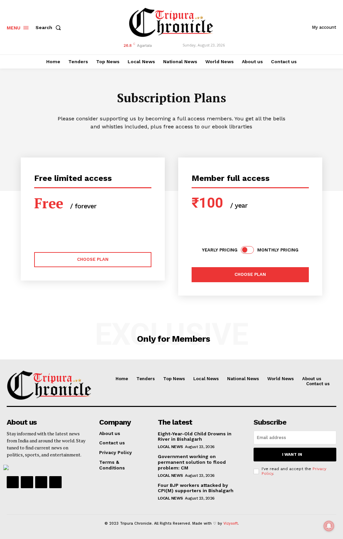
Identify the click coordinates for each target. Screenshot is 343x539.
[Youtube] (55, 482)
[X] (41, 482)
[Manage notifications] (329, 526)
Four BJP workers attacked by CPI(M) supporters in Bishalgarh (195, 488)
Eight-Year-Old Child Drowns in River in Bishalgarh (194, 436)
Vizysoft (230, 523)
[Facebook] (13, 482)
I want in (292, 454)
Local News (170, 446)
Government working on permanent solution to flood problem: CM (192, 462)
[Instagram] (27, 482)
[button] (50, 27)
